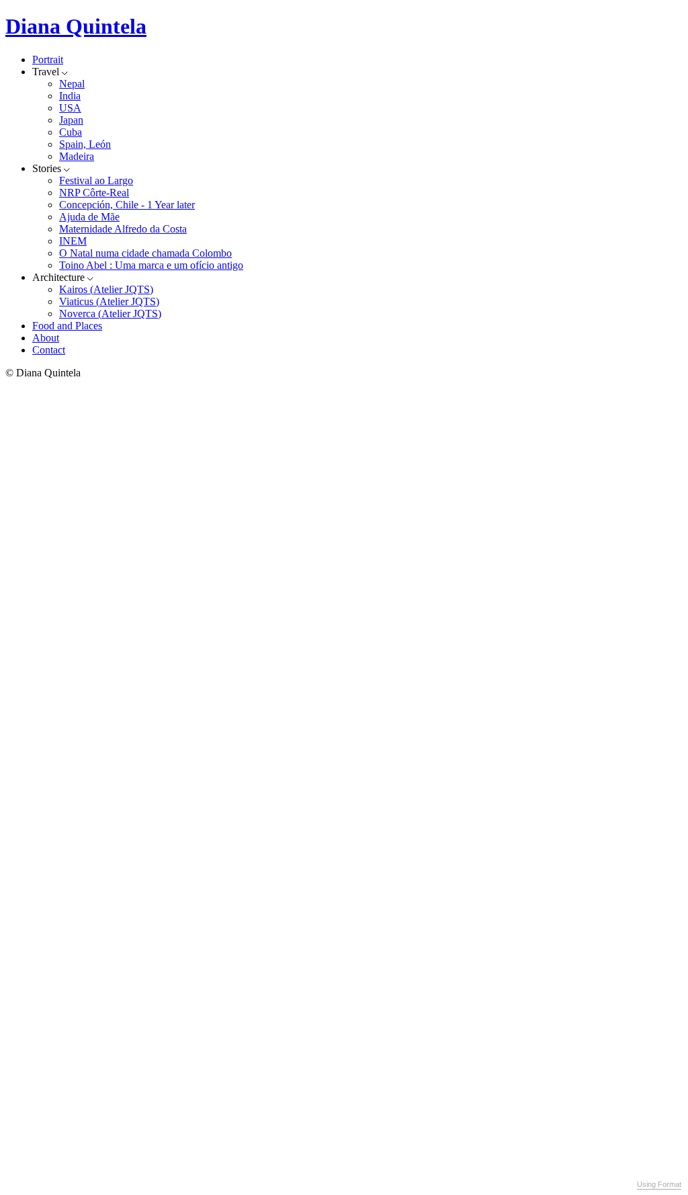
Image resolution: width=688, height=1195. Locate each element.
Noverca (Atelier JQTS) (110, 313)
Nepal (72, 83)
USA (70, 108)
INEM (73, 241)
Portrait (47, 59)
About (45, 337)
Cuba (70, 132)
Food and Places (67, 325)
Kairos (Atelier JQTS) (106, 289)
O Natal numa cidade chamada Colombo (145, 253)
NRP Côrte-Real (94, 192)
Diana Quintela (75, 26)
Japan (71, 120)
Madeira (76, 156)
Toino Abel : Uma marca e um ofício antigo (151, 265)
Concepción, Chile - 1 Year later (127, 204)
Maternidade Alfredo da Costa (123, 229)
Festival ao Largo (96, 180)
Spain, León (85, 144)
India (70, 95)
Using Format (659, 1184)
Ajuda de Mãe (89, 216)
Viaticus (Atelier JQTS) (109, 301)
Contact (48, 350)
